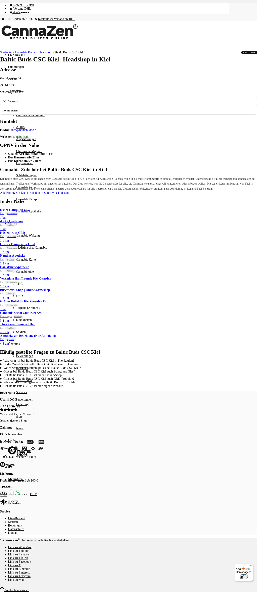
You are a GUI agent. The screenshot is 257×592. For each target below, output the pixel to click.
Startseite (5, 52)
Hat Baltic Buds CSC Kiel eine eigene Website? (33, 386)
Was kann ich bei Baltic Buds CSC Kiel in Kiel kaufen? (38, 360)
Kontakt (13, 532)
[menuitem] (118, 5)
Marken (13, 522)
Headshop (45, 52)
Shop (24, 420)
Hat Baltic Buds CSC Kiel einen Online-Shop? (33, 375)
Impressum (29, 540)
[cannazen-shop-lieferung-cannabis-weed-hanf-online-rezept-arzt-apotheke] (39, 39)
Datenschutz (16, 529)
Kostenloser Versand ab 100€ (56, 19)
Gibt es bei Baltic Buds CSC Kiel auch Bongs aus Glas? (39, 371)
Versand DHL (21, 8)
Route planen (10, 110)
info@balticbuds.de (23, 130)
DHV (33, 494)
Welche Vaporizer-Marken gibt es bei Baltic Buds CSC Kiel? (42, 367)
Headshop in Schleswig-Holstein (48, 192)
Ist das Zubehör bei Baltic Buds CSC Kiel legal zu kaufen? (40, 364)
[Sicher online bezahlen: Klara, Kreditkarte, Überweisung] (22, 450)
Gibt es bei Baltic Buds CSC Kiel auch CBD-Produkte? (38, 378)
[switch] (244, 576)
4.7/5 (16, 12)
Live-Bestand (16, 518)
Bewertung (15, 525)
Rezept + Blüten (23, 5)
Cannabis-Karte (25, 52)
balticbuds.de (20, 136)
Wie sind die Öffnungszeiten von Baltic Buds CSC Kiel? (39, 382)
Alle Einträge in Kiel (13, 192)
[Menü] (250, 566)
